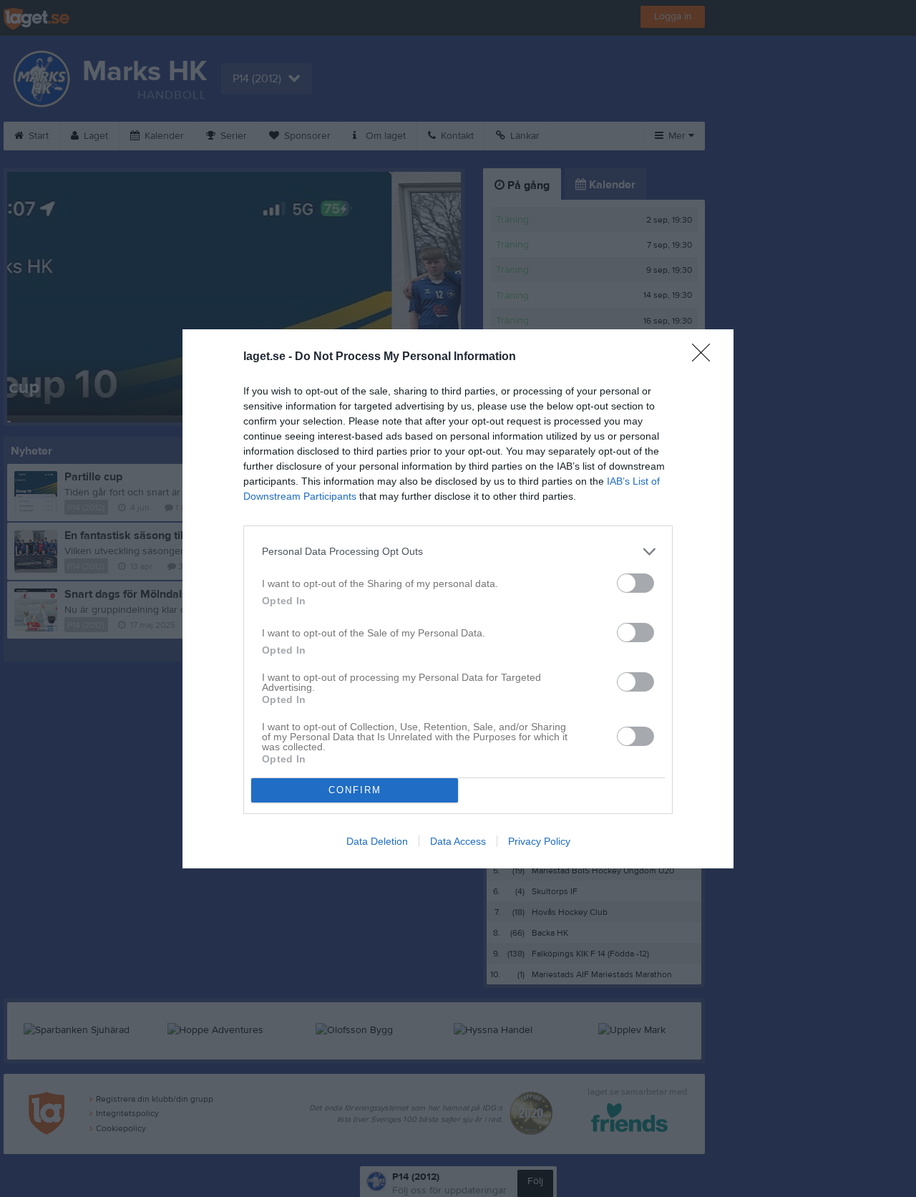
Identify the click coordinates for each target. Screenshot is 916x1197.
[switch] (635, 583)
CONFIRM (354, 790)
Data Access (458, 841)
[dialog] (458, 598)
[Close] (705, 357)
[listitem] (458, 551)
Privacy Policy (539, 841)
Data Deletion (377, 841)
